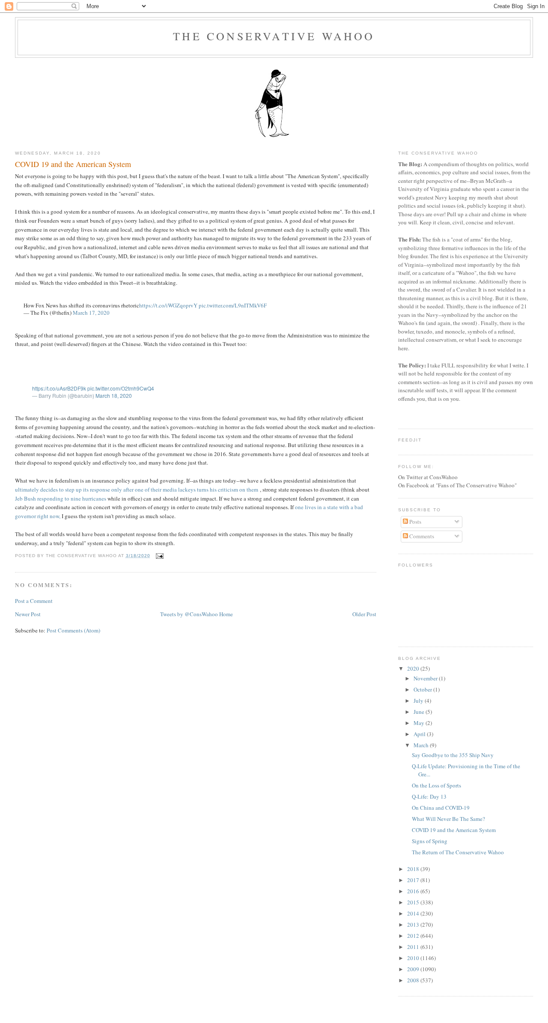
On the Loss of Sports (436, 785)
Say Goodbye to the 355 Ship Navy (453, 755)
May (420, 723)
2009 (413, 969)
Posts (414, 521)
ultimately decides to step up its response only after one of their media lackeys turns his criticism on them (136, 489)
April (420, 734)
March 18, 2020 (113, 395)
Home (226, 614)
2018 (413, 869)
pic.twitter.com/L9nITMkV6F (233, 305)
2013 (413, 924)
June (420, 712)
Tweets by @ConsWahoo (189, 614)
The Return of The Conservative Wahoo (458, 852)
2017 (413, 880)
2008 (413, 980)
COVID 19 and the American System (73, 164)
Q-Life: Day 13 (429, 796)
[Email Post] (158, 555)
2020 (413, 668)
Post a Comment (34, 601)
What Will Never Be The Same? (448, 819)
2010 (413, 958)
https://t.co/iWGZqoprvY (168, 305)
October (423, 689)
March (422, 745)
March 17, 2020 (91, 312)
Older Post (364, 614)
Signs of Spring (429, 841)
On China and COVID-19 (441, 807)
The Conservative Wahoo (274, 36)
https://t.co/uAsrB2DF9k (59, 388)
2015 (413, 902)
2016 (413, 891)
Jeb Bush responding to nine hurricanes (61, 498)
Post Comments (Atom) (73, 630)
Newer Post (28, 614)
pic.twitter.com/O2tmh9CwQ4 (120, 388)
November (426, 678)
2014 (413, 913)
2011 (413, 947)
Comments (421, 536)
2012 (413, 935)
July (419, 700)
